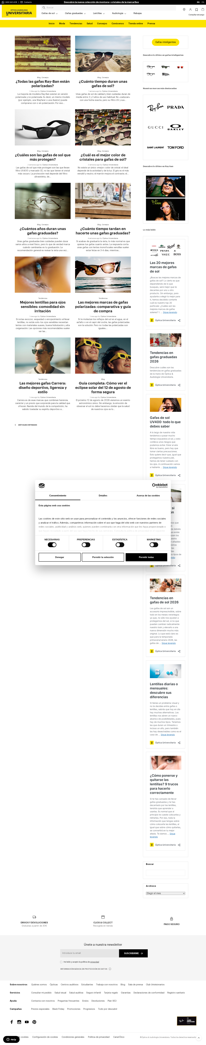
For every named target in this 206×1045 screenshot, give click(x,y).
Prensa (151, 23)
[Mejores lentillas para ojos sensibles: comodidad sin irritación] (43, 275)
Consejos (102, 23)
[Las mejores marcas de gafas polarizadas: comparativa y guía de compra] (103, 275)
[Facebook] (12, 1022)
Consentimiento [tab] (57, 495)
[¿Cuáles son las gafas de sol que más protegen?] (43, 127)
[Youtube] (27, 1022)
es (198, 2)
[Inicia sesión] (190, 9)
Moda (62, 23)
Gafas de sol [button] (48, 13)
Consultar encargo (196, 15)
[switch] (86, 544)
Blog (39, 77)
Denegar (59, 557)
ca (203, 2)
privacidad (94, 962)
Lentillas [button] (97, 13)
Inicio (52, 23)
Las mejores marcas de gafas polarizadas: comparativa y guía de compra (103, 307)
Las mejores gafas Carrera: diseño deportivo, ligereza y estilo (43, 387)
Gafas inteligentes (165, 42)
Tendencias (76, 23)
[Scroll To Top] (198, 1037)
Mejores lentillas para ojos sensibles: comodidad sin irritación (43, 307)
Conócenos (118, 23)
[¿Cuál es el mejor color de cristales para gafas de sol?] (103, 127)
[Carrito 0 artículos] (202, 10)
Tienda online (135, 23)
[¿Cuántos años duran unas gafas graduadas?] (43, 201)
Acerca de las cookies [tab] (148, 495)
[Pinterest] (34, 1022)
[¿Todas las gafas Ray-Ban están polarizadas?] (43, 54)
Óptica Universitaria (48, 91)
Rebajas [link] (137, 13)
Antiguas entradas (27, 425)
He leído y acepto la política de (81, 962)
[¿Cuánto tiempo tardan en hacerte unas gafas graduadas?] (103, 201)
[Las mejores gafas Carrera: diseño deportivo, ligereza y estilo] (43, 355)
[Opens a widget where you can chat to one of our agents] (11, 1039)
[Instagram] (19, 1022)
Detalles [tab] (103, 495)
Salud (90, 23)
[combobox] (108, 7)
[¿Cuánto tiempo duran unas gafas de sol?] (103, 54)
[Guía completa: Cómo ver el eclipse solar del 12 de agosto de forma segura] (103, 355)
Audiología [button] (117, 13)
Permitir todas (146, 557)
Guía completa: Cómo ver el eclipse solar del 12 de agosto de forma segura (103, 387)
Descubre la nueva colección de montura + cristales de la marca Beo (101, 2)
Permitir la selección (103, 557)
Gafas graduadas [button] (74, 13)
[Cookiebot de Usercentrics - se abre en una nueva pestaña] (154, 485)
